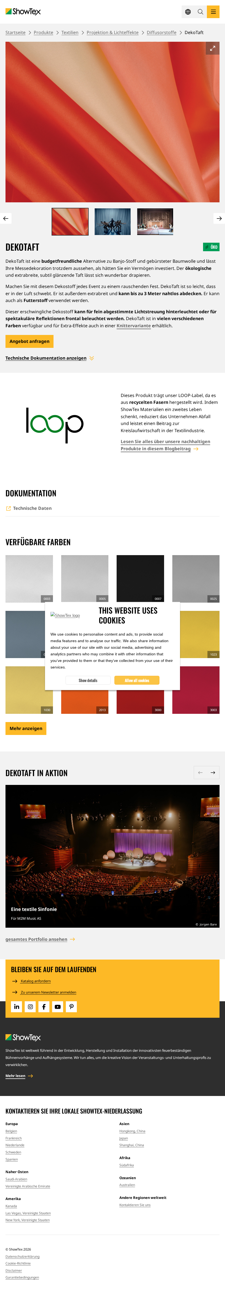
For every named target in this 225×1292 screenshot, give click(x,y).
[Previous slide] (6, 218)
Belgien (11, 1131)
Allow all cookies (137, 680)
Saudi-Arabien (16, 1179)
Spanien (11, 1159)
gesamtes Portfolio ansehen (36, 939)
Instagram (30, 1006)
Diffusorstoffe (161, 32)
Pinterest (71, 1006)
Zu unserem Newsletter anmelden (48, 992)
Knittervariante (134, 326)
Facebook (43, 1006)
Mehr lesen (15, 1075)
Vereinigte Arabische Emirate (27, 1186)
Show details (88, 680)
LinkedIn (16, 1006)
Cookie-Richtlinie (18, 1263)
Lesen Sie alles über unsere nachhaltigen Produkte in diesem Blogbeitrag (165, 445)
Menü (213, 11)
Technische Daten (32, 508)
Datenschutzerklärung (22, 1256)
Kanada (11, 1206)
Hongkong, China (132, 1131)
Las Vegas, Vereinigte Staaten (28, 1213)
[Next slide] (219, 218)
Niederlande (14, 1145)
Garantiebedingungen (22, 1277)
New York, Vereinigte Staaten (27, 1220)
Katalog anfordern (35, 980)
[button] (200, 11)
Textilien (69, 32)
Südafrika (126, 1165)
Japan (123, 1138)
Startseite (15, 32)
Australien (127, 1184)
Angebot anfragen (29, 341)
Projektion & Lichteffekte (113, 32)
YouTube (57, 1006)
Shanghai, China (131, 1145)
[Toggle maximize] (213, 48)
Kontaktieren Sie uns (135, 1204)
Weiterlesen (112, 856)
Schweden (13, 1152)
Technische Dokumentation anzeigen (45, 358)
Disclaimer (13, 1270)
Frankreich (13, 1138)
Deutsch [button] (188, 11)
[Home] (23, 12)
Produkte (43, 32)
